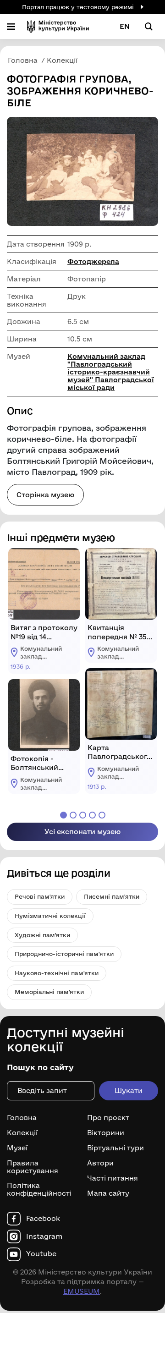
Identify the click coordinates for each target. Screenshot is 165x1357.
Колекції (22, 1133)
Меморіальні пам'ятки (49, 992)
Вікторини (105, 1133)
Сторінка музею (45, 495)
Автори (100, 1163)
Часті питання (112, 1178)
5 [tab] (102, 815)
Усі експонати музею (82, 831)
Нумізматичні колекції (50, 915)
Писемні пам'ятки (111, 896)
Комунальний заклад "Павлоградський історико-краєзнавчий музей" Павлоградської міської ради (110, 371)
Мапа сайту (108, 1193)
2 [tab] (73, 815)
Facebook (43, 1218)
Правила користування (32, 1167)
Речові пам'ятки (40, 896)
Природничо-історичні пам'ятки (64, 953)
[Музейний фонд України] (58, 26)
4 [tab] (92, 815)
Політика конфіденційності (39, 1189)
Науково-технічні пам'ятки (57, 973)
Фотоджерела (93, 261)
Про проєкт (108, 1117)
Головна (22, 1117)
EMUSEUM (81, 1291)
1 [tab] (63, 815)
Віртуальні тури (115, 1148)
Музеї (17, 1148)
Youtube (41, 1254)
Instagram (44, 1236)
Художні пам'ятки (42, 935)
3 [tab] (82, 815)
